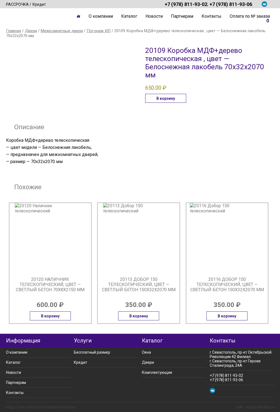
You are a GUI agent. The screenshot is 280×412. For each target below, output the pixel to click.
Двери (31, 30)
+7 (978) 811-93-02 (186, 4)
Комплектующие (157, 372)
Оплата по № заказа (250, 16)
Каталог (129, 16)
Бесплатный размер (92, 352)
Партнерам (182, 16)
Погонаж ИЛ (98, 30)
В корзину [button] (165, 98)
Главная (78, 16)
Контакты (211, 16)
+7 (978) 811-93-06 (230, 4)
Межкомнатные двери (62, 30)
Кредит (39, 4)
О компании (101, 16)
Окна (146, 352)
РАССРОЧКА (17, 4)
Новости (154, 16)
